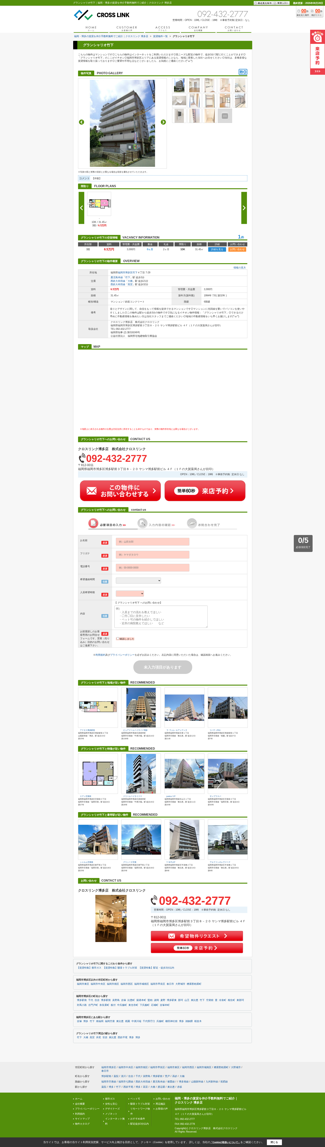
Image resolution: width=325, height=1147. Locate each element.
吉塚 (123, 1000)
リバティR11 (215, 730)
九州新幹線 (212, 1081)
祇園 (127, 1021)
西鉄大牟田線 (118, 281)
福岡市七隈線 (125, 1081)
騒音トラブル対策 (140, 1103)
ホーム (78, 1098)
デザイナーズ (112, 1108)
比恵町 (131, 1000)
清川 (123, 1076)
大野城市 (180, 984)
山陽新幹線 (197, 1081)
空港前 (209, 1000)
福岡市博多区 (125, 272)
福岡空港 (110, 1021)
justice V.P (170, 796)
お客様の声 (162, 1108)
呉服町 (160, 1021)
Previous (81, 122)
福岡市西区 (127, 984)
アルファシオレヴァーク (220, 862)
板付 (113, 1005)
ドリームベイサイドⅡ (132, 796)
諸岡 (156, 1000)
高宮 (130, 284)
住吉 (97, 1000)
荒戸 (167, 1076)
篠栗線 (171, 1081)
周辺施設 (160, 1103)
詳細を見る (217, 249)
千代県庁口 (149, 1021)
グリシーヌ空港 (129, 862)
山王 (187, 1000)
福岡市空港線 (108, 1081)
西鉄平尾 (123, 1037)
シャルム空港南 (86, 862)
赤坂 (179, 1086)
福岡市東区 (83, 984)
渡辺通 (161, 1086)
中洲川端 (136, 1021)
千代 (90, 1000)
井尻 (98, 1037)
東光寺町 (133, 1005)
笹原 (105, 1037)
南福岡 (99, 1021)
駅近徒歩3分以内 (139, 1123)
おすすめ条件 (137, 1118)
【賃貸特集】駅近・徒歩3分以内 (156, 967)
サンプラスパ (215, 796)
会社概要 (80, 1103)
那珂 (180, 1000)
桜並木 (198, 1021)
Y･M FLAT (170, 862)
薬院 (116, 1076)
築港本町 (141, 1000)
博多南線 (184, 1081)
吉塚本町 (165, 1005)
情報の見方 (240, 267)
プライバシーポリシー (122, 654)
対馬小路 (82, 1005)
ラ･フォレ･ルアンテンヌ (176, 730)
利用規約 (100, 654)
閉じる (274, 1142)
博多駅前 (106, 1000)
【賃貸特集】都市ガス (89, 967)
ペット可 (135, 1098)
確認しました (127, 638)
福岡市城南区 (141, 984)
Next (163, 122)
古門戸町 (93, 1005)
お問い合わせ (237, 249)
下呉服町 (145, 1005)
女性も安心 (111, 1103)
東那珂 (240, 1000)
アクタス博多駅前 (87, 730)
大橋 (130, 281)
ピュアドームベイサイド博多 (135, 730)
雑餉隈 (189, 1021)
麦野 (162, 1000)
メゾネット (111, 1113)
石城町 (154, 1005)
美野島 (116, 1000)
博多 (85, 1021)
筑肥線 (224, 1081)
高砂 (174, 1076)
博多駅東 (172, 1000)
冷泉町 (222, 1000)
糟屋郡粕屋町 (194, 984)
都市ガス (110, 1098)
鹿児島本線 (117, 277)
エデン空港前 (85, 796)
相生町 (231, 1000)
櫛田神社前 (171, 1021)
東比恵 (194, 1000)
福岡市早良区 (157, 984)
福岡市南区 (113, 984)
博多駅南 (82, 1000)
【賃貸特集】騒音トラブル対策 (120, 967)
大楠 (182, 1076)
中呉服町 (122, 1005)
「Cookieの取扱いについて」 (225, 1142)
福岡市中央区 (98, 984)
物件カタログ (82, 1123)
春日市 (170, 984)
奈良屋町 (104, 1005)
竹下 (135, 272)
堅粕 (150, 1000)
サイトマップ (82, 1118)
